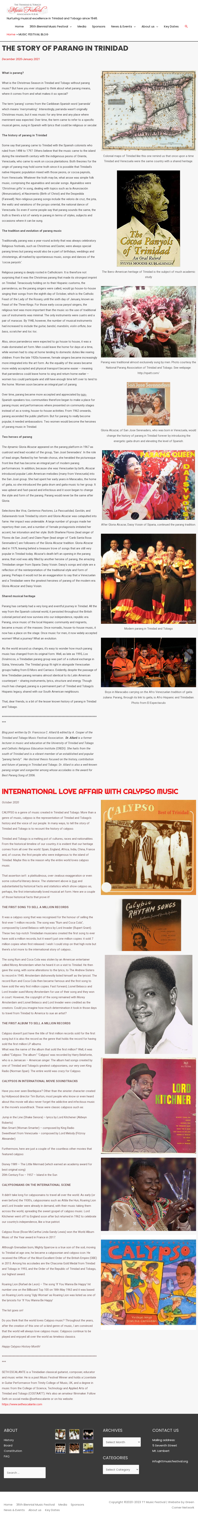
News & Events (121, 26)
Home (19, 26)
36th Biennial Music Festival (49, 26)
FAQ (6, 1456)
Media (82, 26)
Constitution (13, 1451)
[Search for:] (25, 1473)
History (9, 1440)
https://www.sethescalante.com (22, 1404)
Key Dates (171, 26)
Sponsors (98, 26)
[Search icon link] (186, 26)
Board (8, 1445)
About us (148, 26)
